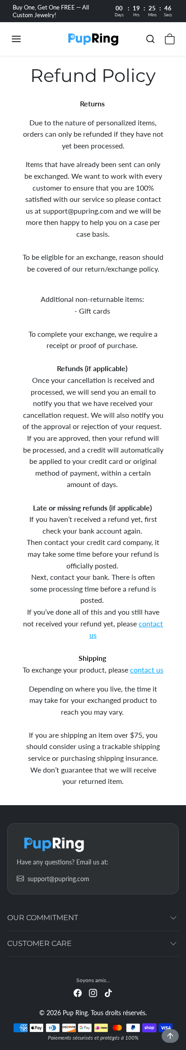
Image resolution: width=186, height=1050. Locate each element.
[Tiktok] (108, 992)
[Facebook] (77, 992)
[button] (25, 39)
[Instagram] (93, 992)
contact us (146, 669)
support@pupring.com (58, 879)
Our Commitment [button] (42, 917)
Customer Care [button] (39, 943)
